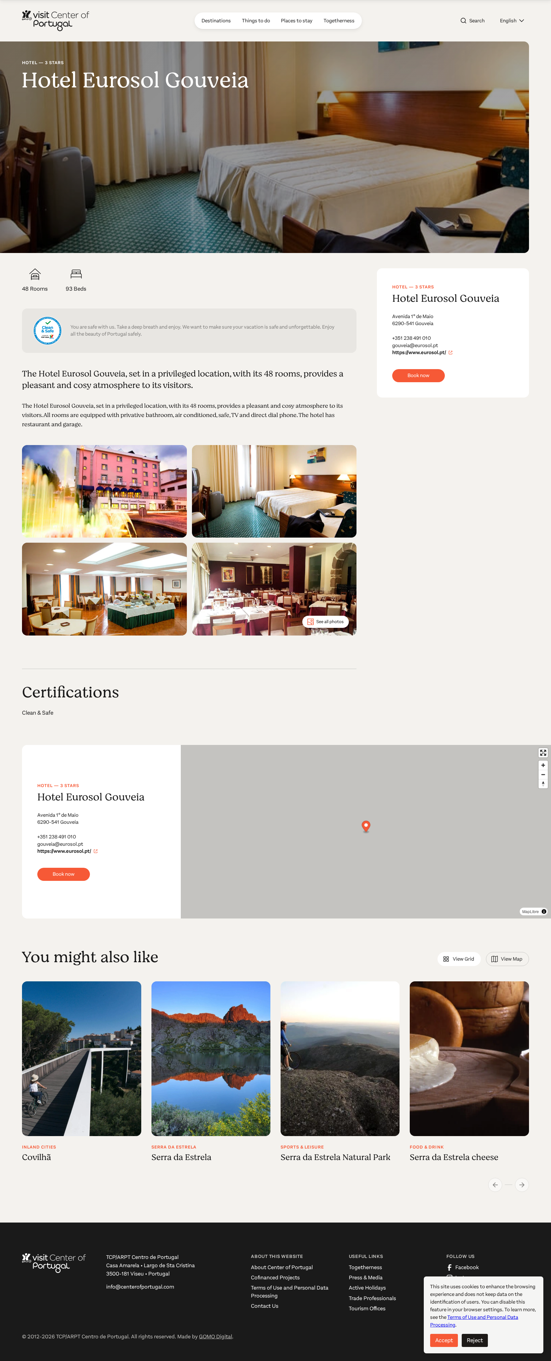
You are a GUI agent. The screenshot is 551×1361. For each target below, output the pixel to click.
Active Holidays (367, 1287)
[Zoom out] (543, 774)
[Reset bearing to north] (543, 783)
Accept (444, 1340)
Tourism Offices (367, 1308)
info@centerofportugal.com (140, 1286)
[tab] (459, 959)
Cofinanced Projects (275, 1277)
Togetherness (365, 1267)
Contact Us (264, 1306)
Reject (475, 1340)
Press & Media (366, 1277)
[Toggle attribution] (544, 911)
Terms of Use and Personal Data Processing (289, 1291)
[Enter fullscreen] (543, 752)
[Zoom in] (543, 765)
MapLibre (530, 911)
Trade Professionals (372, 1298)
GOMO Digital (215, 1336)
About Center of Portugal (282, 1267)
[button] (512, 21)
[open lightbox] (104, 491)
